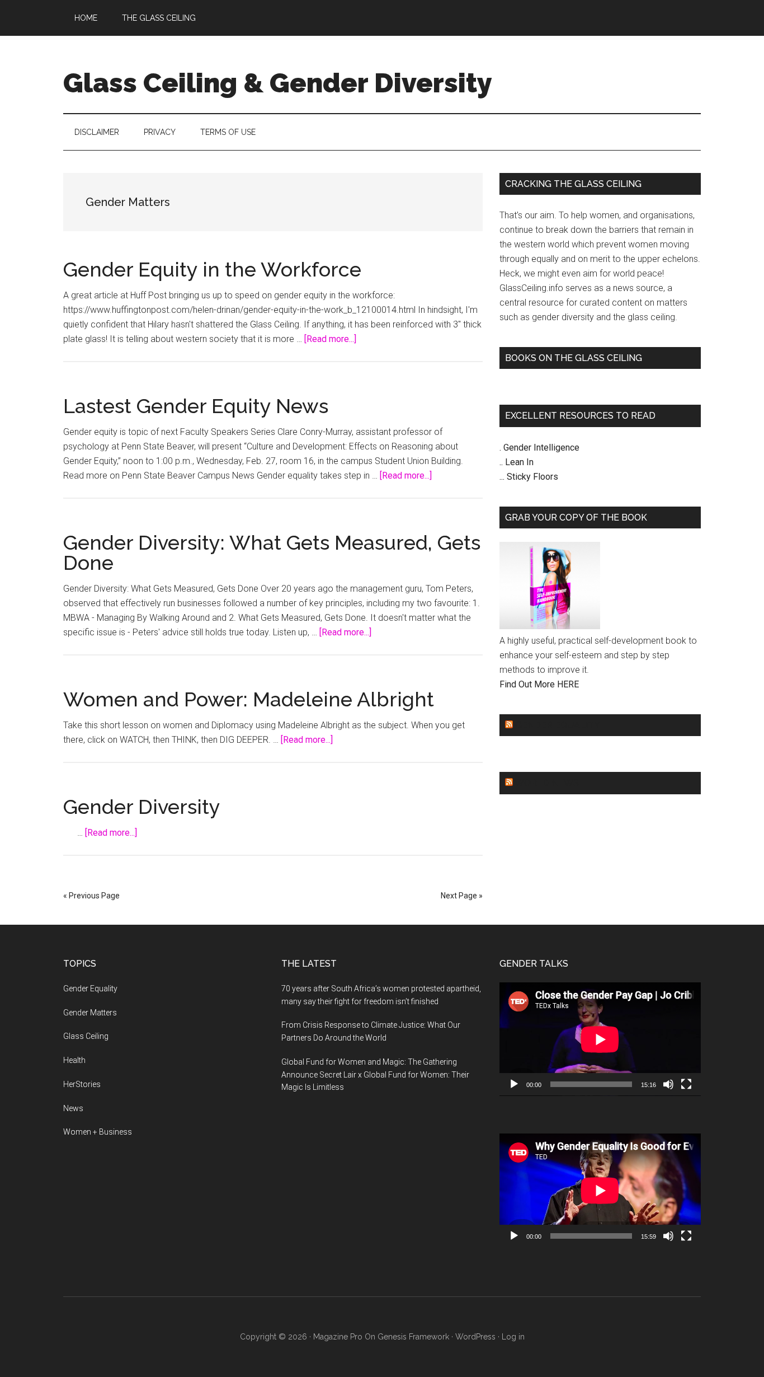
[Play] (514, 1084)
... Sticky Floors (528, 476)
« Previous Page (91, 895)
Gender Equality (557, 725)
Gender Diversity (141, 806)
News (73, 1108)
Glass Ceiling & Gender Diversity (277, 83)
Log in (513, 1336)
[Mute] (668, 1084)
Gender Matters (90, 1012)
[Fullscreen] (686, 1084)
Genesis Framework (413, 1336)
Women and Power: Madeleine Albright (248, 699)
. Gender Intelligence (539, 447)
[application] (600, 1039)
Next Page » (462, 895)
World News (547, 783)
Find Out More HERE (539, 684)
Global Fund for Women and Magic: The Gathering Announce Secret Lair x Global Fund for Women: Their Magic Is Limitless (375, 1074)
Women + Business (97, 1131)
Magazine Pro (337, 1336)
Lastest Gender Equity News (195, 406)
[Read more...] (330, 339)
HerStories (82, 1084)
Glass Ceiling (86, 1036)
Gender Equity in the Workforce (212, 269)
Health (74, 1060)
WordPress (475, 1336)
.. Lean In (516, 462)
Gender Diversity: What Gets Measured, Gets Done (271, 552)
